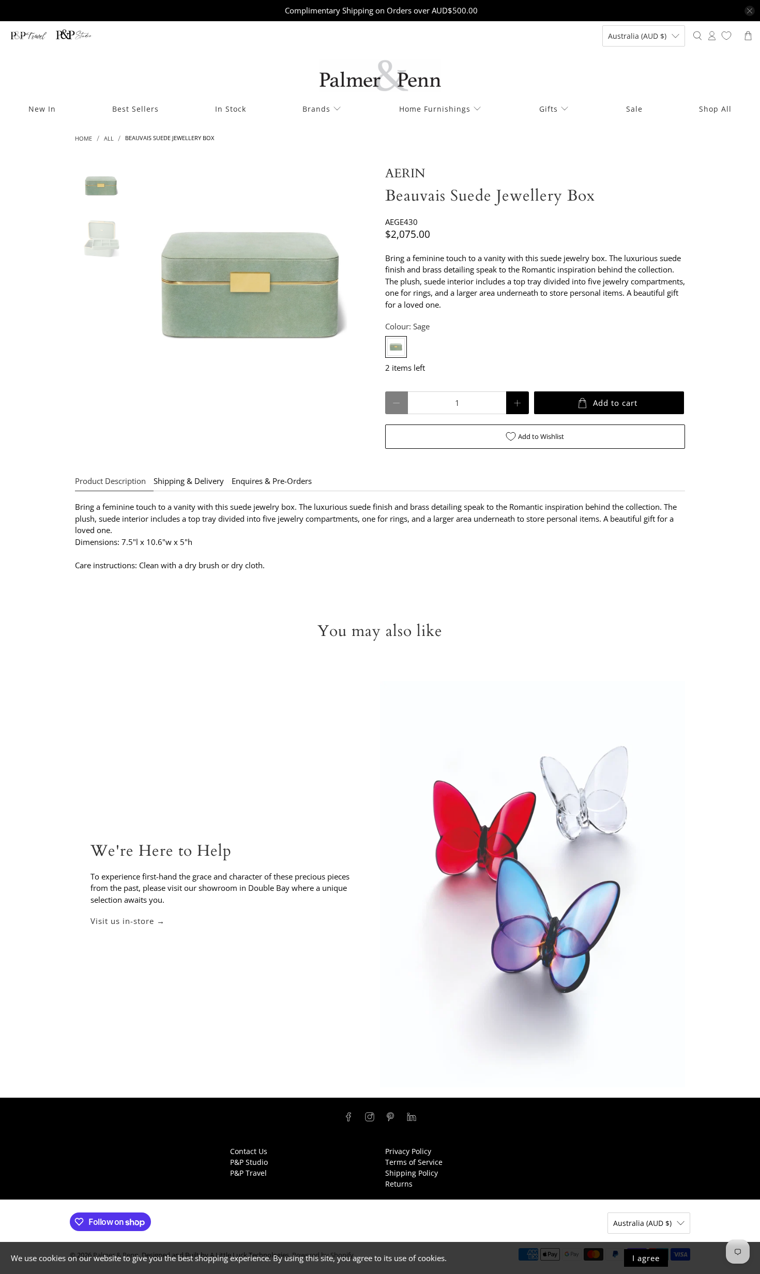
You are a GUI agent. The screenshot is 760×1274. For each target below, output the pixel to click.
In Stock (230, 109)
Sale (634, 109)
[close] (749, 11)
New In (42, 109)
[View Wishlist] (726, 35)
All (109, 138)
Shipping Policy (411, 1173)
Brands (316, 109)
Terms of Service (414, 1162)
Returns (399, 1184)
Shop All (715, 109)
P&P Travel (248, 1173)
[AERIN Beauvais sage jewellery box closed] (254, 285)
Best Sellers (135, 109)
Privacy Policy (408, 1151)
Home (83, 138)
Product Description (110, 481)
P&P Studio (249, 1162)
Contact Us (248, 1151)
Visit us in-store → (127, 921)
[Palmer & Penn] (380, 75)
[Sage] (396, 347)
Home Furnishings (434, 109)
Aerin (405, 173)
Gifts (548, 109)
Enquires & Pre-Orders (272, 481)
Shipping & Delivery (189, 481)
